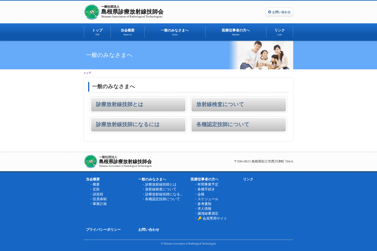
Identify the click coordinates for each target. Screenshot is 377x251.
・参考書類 (202, 204)
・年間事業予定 (206, 184)
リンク (279, 32)
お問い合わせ (281, 12)
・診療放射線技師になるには (163, 194)
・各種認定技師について (161, 199)
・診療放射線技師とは (159, 184)
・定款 (94, 189)
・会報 (199, 194)
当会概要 (128, 32)
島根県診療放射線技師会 (132, 11)
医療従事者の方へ (236, 32)
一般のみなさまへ (175, 32)
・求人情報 (202, 208)
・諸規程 (96, 194)
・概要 (94, 184)
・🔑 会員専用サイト (210, 218)
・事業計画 (98, 204)
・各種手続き (204, 189)
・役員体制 (98, 199)
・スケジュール (206, 199)
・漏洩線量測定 (206, 213)
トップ (97, 32)
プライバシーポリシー (103, 229)
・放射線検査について (159, 189)
